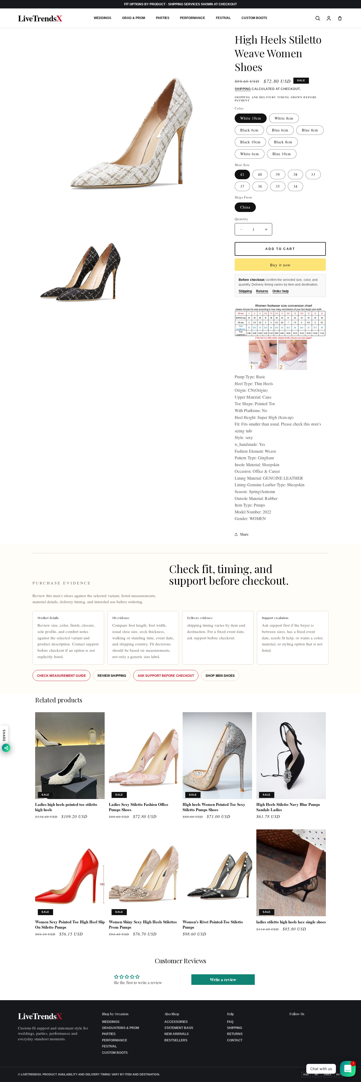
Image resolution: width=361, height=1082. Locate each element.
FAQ (230, 1022)
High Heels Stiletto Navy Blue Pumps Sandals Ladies (288, 807)
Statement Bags (178, 1028)
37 (242, 186)
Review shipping (112, 675)
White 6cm (249, 153)
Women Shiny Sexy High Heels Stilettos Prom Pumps (143, 924)
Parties (162, 18)
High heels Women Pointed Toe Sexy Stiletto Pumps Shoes (214, 807)
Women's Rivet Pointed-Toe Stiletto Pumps (213, 924)
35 (278, 186)
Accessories (176, 1022)
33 (313, 174)
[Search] (317, 18)
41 (242, 174)
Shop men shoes (220, 675)
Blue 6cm (280, 130)
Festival (223, 18)
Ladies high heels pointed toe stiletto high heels (66, 807)
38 (295, 174)
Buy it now (280, 264)
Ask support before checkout (166, 675)
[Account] (329, 18)
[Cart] (340, 18)
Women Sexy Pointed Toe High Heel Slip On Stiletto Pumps (70, 924)
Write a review (223, 979)
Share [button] (244, 534)
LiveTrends (40, 18)
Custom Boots (254, 18)
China (245, 207)
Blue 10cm (281, 153)
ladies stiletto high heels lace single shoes (291, 922)
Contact (234, 1040)
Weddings (102, 18)
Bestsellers (175, 1040)
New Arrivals (176, 1034)
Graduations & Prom (120, 1028)
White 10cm (250, 118)
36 (260, 186)
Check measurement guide (61, 675)
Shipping (243, 89)
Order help (280, 291)
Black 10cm (250, 141)
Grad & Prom (133, 18)
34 (295, 186)
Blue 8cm (310, 130)
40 (260, 174)
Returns (262, 291)
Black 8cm (283, 141)
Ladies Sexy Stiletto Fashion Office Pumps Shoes (138, 807)
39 (278, 174)
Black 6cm (249, 130)
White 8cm (284, 118)
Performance (192, 18)
